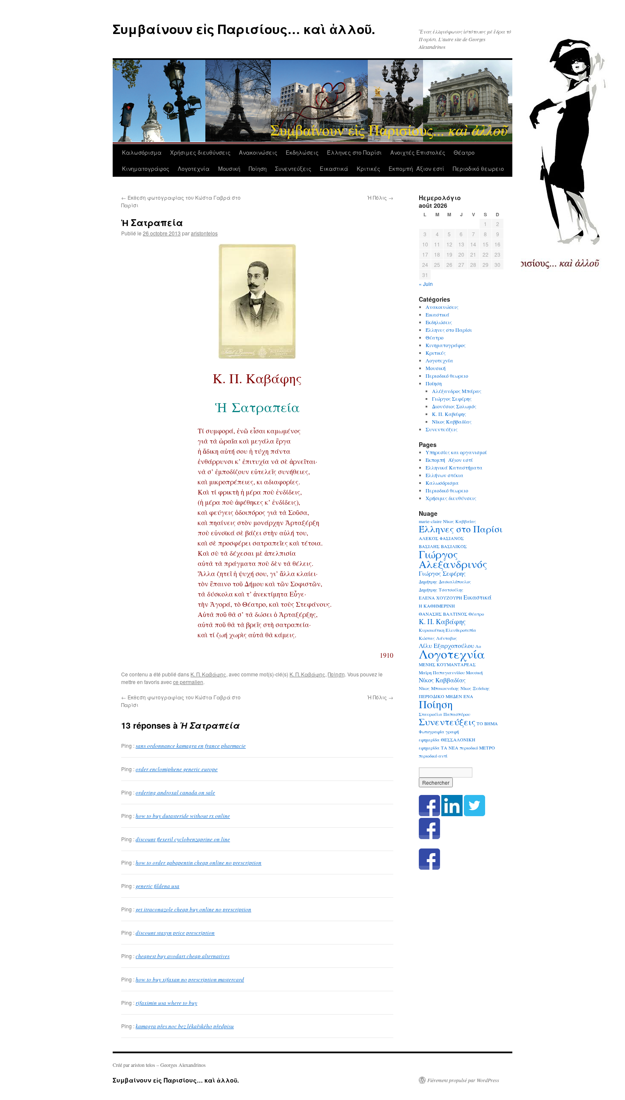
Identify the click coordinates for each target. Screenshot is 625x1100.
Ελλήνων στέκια (444, 475)
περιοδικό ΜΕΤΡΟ (477, 748)
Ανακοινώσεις (258, 152)
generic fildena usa (157, 886)
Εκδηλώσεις (302, 152)
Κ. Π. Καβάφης (208, 674)
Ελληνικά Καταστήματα (454, 467)
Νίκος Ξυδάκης (475, 688)
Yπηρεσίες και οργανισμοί (456, 452)
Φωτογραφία (431, 732)
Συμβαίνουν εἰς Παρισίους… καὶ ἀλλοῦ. (244, 29)
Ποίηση (258, 168)
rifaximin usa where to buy (166, 1003)
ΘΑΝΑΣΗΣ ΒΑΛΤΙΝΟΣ (443, 614)
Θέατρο (464, 152)
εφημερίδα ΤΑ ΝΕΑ (438, 748)
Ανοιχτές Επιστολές (417, 152)
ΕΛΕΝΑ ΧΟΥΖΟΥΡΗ (440, 598)
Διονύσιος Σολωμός (454, 406)
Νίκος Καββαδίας (452, 421)
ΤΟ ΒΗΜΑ (487, 724)
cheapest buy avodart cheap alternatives (183, 956)
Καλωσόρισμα (142, 152)
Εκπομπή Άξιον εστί (416, 168)
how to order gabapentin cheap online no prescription (198, 862)
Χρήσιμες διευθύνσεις (200, 152)
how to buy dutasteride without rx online (183, 816)
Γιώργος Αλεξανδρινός (453, 559)
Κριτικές (368, 168)
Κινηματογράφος (145, 168)
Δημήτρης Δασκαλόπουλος (445, 582)
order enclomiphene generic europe (177, 769)
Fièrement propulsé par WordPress (463, 1080)
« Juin (426, 283)
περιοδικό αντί (433, 756)
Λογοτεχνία (194, 168)
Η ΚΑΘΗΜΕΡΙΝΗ (437, 606)
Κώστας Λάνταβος (438, 638)
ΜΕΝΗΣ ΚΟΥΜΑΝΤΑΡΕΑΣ (447, 664)
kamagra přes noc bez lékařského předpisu (185, 1026)
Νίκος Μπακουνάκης (439, 688)
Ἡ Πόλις (380, 197)
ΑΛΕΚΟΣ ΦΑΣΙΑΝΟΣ (441, 538)
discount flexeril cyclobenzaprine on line (183, 839)
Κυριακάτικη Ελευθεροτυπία (447, 630)
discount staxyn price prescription (175, 932)
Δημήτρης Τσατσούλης (441, 590)
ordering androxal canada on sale (175, 792)
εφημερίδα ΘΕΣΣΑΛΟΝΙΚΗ (447, 740)
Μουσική (229, 168)
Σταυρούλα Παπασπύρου (444, 714)
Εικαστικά (334, 168)
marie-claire (430, 521)
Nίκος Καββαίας (459, 521)
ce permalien (188, 681)
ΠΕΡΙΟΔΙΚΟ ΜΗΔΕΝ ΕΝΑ (446, 696)
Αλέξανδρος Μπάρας (456, 390)
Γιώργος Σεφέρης (452, 398)
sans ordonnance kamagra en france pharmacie (191, 745)
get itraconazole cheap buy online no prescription (193, 909)
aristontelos (204, 233)
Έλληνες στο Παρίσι (354, 152)
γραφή (452, 732)
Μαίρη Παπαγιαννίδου (442, 673)
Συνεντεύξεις (293, 168)
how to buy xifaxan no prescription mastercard (190, 979)
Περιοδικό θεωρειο (478, 168)
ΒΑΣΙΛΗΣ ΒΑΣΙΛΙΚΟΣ (443, 546)
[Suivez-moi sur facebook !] (429, 837)
